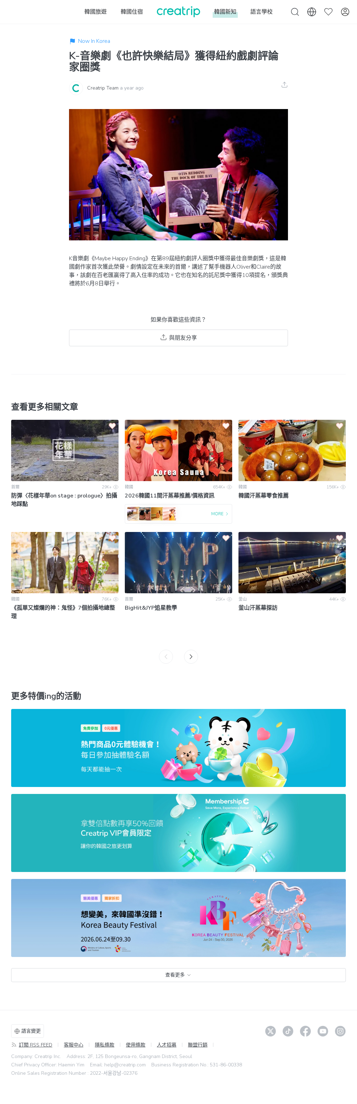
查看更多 (175, 975)
